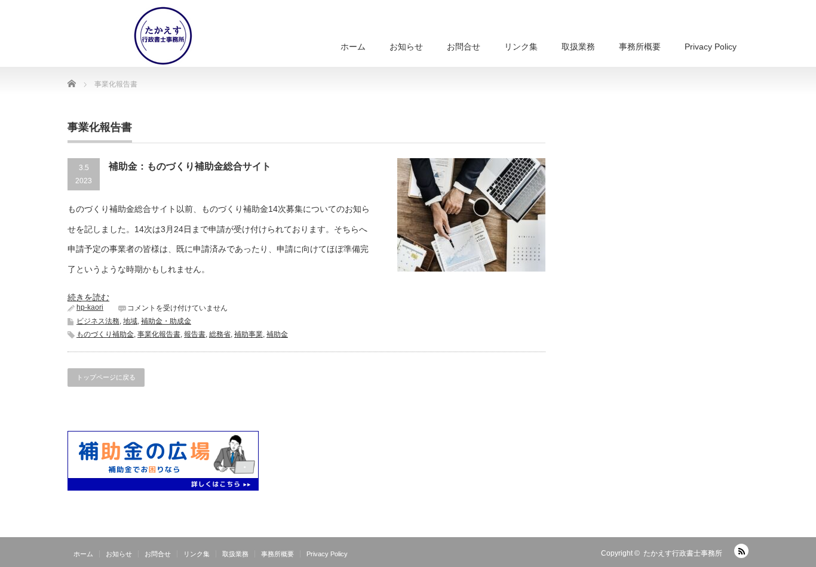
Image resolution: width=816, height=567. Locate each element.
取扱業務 (578, 46)
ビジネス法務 (97, 321)
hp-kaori (89, 307)
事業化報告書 (158, 334)
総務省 (220, 334)
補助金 (277, 334)
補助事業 (248, 334)
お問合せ (463, 46)
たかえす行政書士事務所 (682, 553)
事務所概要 (640, 46)
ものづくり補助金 (105, 334)
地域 (130, 321)
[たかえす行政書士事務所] (136, 36)
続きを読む (88, 297)
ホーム (353, 46)
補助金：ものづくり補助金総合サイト (190, 166)
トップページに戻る (106, 377)
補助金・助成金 (166, 321)
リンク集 (521, 46)
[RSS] (741, 551)
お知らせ (406, 46)
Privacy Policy (711, 46)
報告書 (194, 334)
